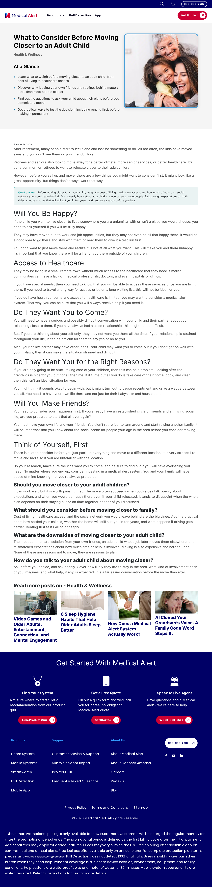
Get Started (189, 15)
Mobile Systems (24, 763)
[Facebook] (166, 756)
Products (54, 15)
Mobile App (20, 790)
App (98, 15)
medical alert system (124, 471)
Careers (118, 772)
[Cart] (172, 4)
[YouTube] (174, 756)
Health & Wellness (28, 55)
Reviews (117, 781)
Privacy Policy (75, 807)
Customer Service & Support (75, 753)
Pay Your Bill (62, 772)
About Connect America (131, 763)
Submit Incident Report (71, 763)
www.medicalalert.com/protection (45, 856)
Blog (114, 790)
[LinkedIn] (181, 756)
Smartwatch (21, 772)
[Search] (162, 4)
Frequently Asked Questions (75, 781)
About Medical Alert (127, 753)
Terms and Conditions (110, 807)
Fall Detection (80, 15)
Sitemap (140, 807)
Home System (23, 753)
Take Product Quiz (34, 720)
